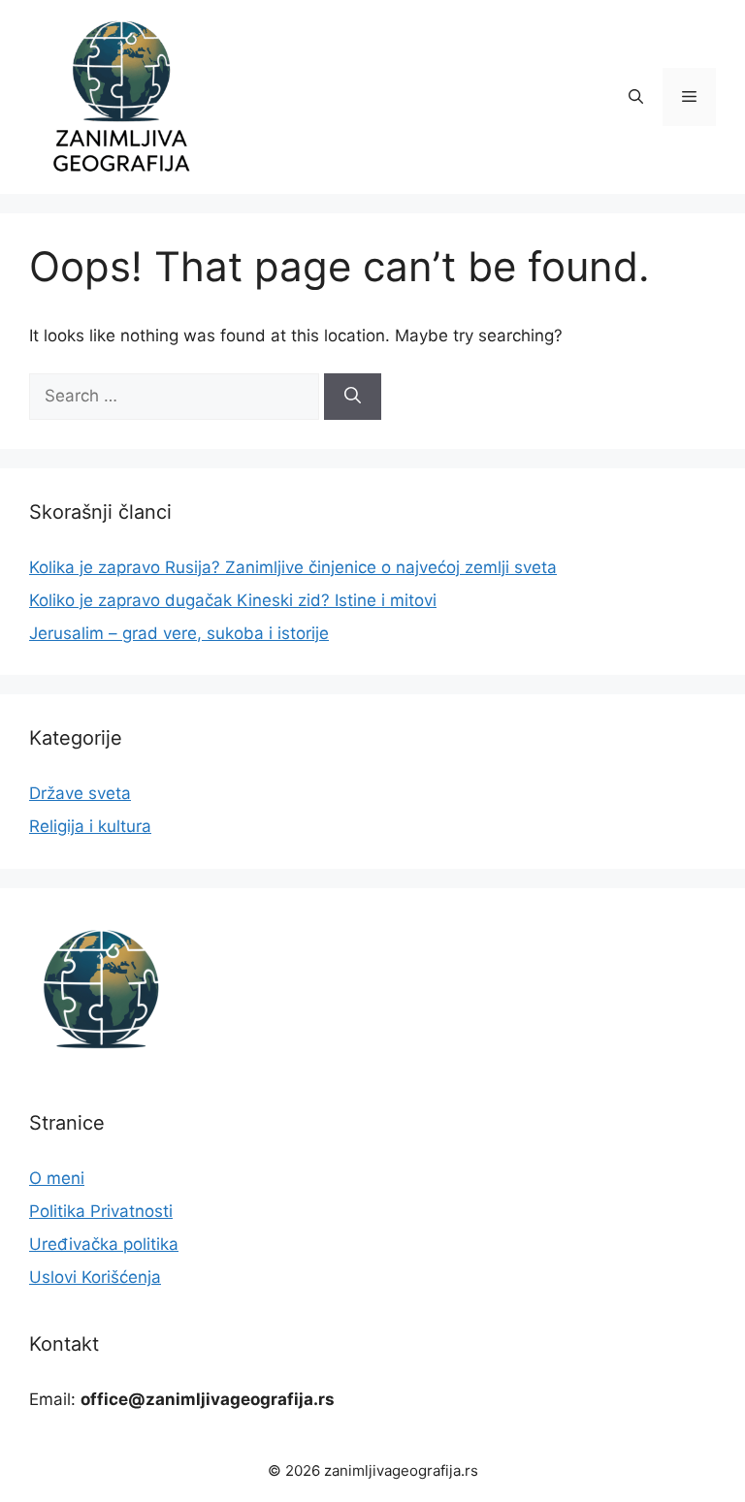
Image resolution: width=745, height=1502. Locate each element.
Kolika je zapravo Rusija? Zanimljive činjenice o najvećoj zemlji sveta (293, 567)
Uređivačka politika (103, 1244)
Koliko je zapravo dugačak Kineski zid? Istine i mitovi (233, 600)
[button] (636, 97)
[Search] (352, 396)
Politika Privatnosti (101, 1211)
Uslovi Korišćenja (95, 1277)
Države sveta (80, 793)
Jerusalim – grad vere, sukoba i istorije (179, 633)
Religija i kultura (90, 826)
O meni (56, 1178)
